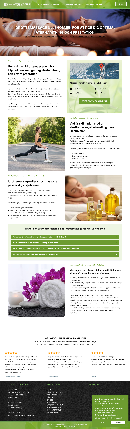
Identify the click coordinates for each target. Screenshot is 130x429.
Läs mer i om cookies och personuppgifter (109, 418)
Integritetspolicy (112, 415)
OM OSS (50, 400)
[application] (51, 4)
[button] (65, 254)
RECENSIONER (52, 412)
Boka (121, 4)
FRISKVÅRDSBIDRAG (54, 395)
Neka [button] (102, 422)
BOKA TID (50, 390)
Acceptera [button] (118, 422)
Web (56, 427)
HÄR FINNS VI (52, 397)
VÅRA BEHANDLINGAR (55, 392)
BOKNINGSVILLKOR (54, 407)
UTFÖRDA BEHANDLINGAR (57, 405)
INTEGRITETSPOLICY (54, 410)
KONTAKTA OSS (52, 402)
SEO (63, 427)
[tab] (65, 237)
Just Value (71, 427)
